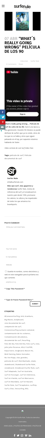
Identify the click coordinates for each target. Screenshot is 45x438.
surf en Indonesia (27, 375)
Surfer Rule (35, 61)
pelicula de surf (17, 155)
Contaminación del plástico (16, 337)
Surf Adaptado (11, 371)
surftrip (33, 385)
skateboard (9, 364)
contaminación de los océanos (17, 333)
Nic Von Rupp (10, 357)
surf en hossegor (12, 375)
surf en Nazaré (26, 382)
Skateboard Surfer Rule (25, 364)
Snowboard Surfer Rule (25, 368)
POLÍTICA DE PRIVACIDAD (22, 426)
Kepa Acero (9, 351)
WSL (27, 388)
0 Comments (11, 64)
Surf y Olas (9, 388)
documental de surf (13, 340)
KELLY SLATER (26, 347)
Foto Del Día (20, 344)
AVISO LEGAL (8, 426)
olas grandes (22, 357)
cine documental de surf (15, 323)
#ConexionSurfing (12, 316)
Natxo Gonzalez (23, 354)
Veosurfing (19, 388)
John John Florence (12, 347)
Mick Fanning (10, 354)
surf (37, 368)
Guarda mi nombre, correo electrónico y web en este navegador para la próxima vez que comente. (22, 274)
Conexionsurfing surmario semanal (19, 330)
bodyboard (18, 320)
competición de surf (13, 326)
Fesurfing (26, 340)
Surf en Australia (25, 371)
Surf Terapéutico (22, 385)
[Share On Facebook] (2, 112)
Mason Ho (29, 351)
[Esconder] (1, 131)
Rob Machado (24, 361)
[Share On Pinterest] (2, 122)
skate (33, 361)
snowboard (9, 368)
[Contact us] (2, 127)
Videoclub (24, 61)
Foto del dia (9, 344)
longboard (19, 351)
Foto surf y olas (32, 344)
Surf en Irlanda (11, 378)
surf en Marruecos (26, 378)
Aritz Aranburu (27, 316)
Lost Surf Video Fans (25, 148)
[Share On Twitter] (2, 117)
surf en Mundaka (12, 382)
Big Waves (9, 320)
